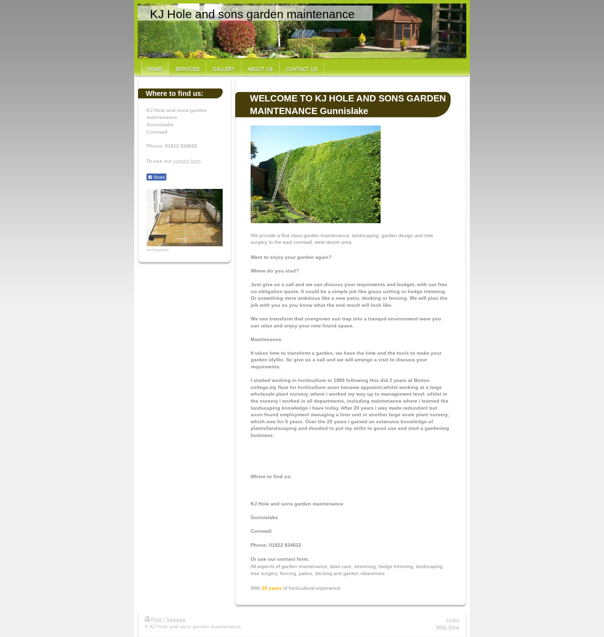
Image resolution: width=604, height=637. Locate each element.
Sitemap (176, 619)
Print (156, 619)
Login (452, 619)
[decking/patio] (184, 217)
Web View (447, 627)
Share (158, 177)
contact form (187, 161)
